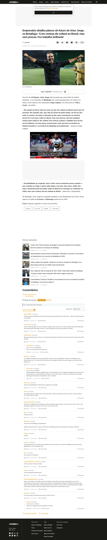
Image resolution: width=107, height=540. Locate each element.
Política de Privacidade (52, 8)
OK (53, 12)
